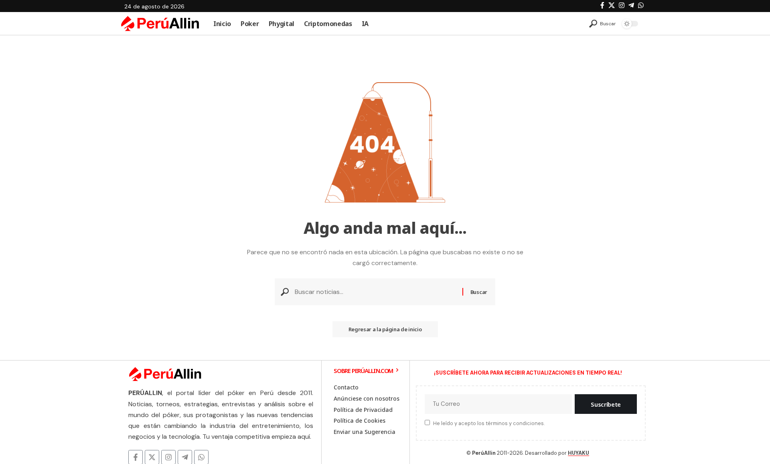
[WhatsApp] (641, 5)
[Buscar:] (375, 291)
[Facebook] (602, 5)
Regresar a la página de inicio (385, 329)
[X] (611, 5)
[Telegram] (631, 5)
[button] (602, 23)
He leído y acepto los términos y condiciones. (489, 423)
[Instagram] (621, 5)
